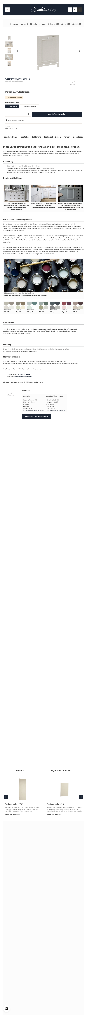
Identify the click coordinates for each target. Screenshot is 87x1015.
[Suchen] (70, 9)
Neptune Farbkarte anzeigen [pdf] (17, 753)
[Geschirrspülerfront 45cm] (48, 51)
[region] (43, 51)
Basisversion (12, 106)
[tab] (10, 137)
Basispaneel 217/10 (14, 804)
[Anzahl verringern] (7, 114)
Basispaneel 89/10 (55, 804)
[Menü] (7, 9)
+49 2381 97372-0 (24, 374)
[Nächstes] (79, 51)
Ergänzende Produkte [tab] (61, 770)
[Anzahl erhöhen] (28, 114)
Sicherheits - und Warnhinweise (36, 416)
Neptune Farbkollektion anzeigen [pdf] (18, 760)
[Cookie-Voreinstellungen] (6, 1008)
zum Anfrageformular (56, 114)
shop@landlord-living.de (23, 376)
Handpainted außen (29, 106)
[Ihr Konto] (75, 9)
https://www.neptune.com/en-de (33, 410)
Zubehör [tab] (20, 770)
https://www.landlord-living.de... (56, 410)
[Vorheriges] (17, 51)
